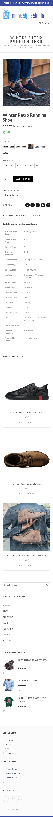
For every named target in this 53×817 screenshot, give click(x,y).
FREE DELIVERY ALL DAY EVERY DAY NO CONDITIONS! (26, 3)
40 (12, 165)
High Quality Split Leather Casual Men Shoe (26, 555)
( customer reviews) (22, 126)
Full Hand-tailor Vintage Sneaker (27, 484)
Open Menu (44, 23)
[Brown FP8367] (30, 146)
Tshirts (6, 635)
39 (5, 165)
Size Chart (9, 740)
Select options (27, 422)
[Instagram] (19, 799)
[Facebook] (6, 799)
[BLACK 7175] (11, 146)
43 (31, 165)
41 (18, 165)
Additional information (15, 215)
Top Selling (8, 629)
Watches (7, 641)
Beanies (6, 605)
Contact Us (10, 748)
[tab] (18, 215)
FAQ (7, 782)
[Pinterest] (12, 799)
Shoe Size (8, 160)
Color (6, 141)
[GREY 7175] (37, 146)
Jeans (5, 623)
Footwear (16, 195)
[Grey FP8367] (43, 146)
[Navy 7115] (5, 153)
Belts (5, 611)
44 (37, 165)
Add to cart (23, 179)
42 (24, 165)
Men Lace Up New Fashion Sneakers (26, 412)
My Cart (9, 753)
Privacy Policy (11, 769)
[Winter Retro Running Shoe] (26, 82)
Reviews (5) (38, 215)
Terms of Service (12, 773)
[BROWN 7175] (24, 146)
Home (8, 744)
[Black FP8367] (18, 146)
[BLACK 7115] (5, 146)
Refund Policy (11, 777)
